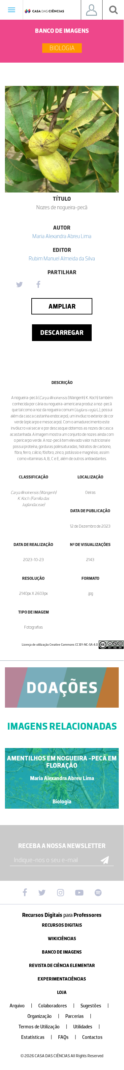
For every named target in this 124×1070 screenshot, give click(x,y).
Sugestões (94, 1005)
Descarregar (61, 332)
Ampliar (62, 306)
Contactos (92, 1037)
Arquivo (21, 1005)
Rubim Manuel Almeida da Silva (62, 258)
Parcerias (78, 1016)
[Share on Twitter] (19, 285)
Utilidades (86, 1026)
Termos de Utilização (42, 1026)
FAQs (67, 1037)
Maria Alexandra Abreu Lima (61, 236)
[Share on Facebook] (38, 285)
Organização (43, 1016)
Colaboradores (56, 1005)
